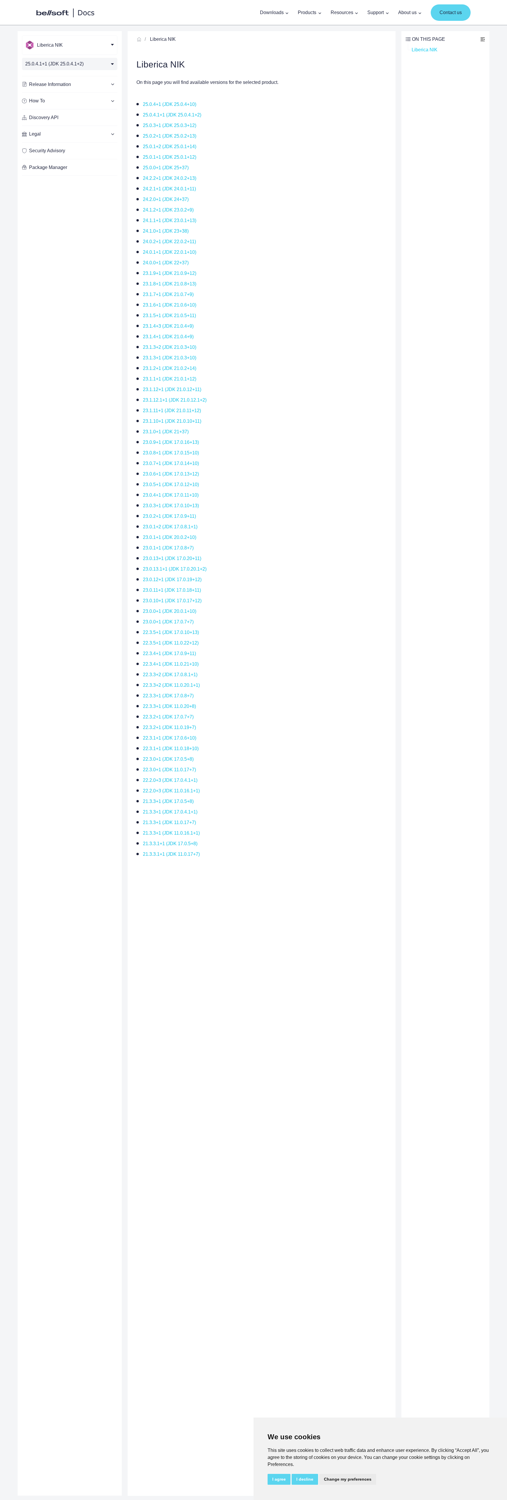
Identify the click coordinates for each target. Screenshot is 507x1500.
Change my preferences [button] (347, 1479)
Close (482, 39)
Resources (342, 12)
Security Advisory (47, 150)
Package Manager (48, 167)
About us (407, 12)
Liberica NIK (163, 39)
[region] (70, 763)
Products (307, 12)
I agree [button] (279, 1479)
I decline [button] (304, 1479)
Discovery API (43, 117)
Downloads (272, 12)
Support (375, 12)
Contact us (451, 12)
